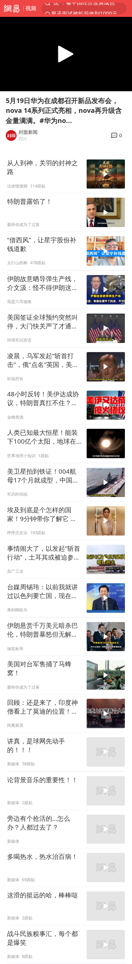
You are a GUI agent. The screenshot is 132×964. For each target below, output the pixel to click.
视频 (30, 8)
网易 (11, 8)
